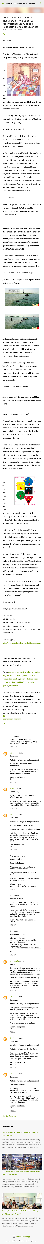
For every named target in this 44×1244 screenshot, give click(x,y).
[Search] (41, 3)
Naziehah (13, 788)
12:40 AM (13, 747)
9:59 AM (13, 1068)
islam (22, 679)
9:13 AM (13, 782)
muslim (15, 679)
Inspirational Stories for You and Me (20, 3)
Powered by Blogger (23, 1237)
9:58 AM (13, 1032)
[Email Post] (4, 717)
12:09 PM (13, 850)
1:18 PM (13, 925)
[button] (4, 33)
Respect (17, 719)
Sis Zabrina (14, 753)
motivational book (17, 682)
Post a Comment (9, 1116)
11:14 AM (13, 808)
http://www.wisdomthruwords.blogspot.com (22, 643)
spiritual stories (28, 675)
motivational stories (17, 672)
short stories (14, 686)
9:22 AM (13, 990)
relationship (7, 719)
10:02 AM (13, 1111)
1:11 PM (13, 889)
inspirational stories (12, 675)
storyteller (7, 679)
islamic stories (33, 672)
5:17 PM (13, 955)
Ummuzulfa (14, 961)
